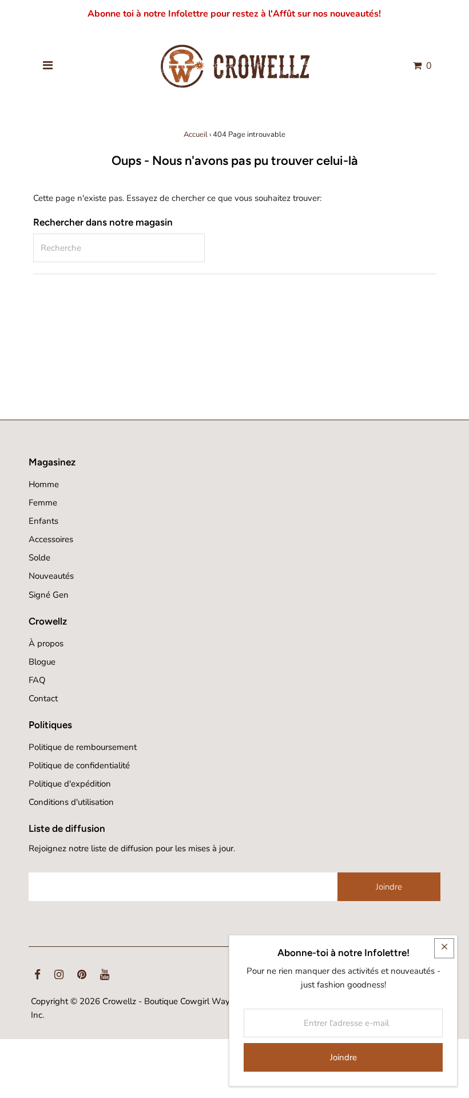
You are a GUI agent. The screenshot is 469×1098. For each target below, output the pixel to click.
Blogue (42, 662)
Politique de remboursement (83, 747)
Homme (44, 484)
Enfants (43, 521)
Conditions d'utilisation (71, 802)
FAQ (37, 680)
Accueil (196, 134)
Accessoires (51, 539)
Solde (39, 557)
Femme (43, 502)
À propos (46, 643)
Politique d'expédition (70, 783)
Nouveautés (51, 576)
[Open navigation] (48, 66)
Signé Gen (49, 595)
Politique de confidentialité (79, 765)
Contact (43, 698)
